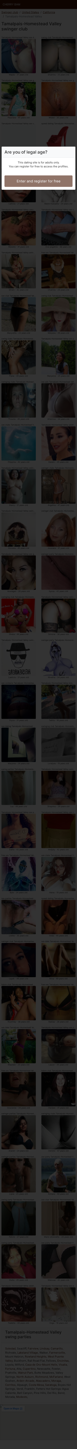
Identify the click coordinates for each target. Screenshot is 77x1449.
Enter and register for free (39, 181)
